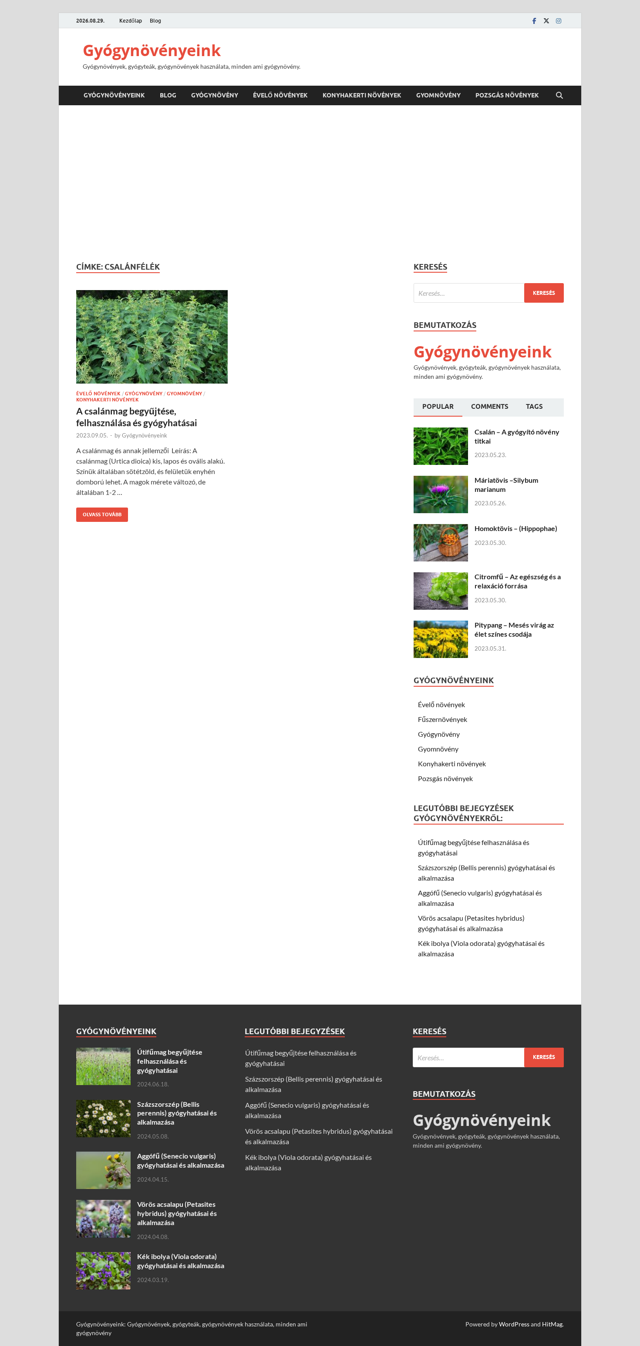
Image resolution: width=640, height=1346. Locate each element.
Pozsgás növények (507, 95)
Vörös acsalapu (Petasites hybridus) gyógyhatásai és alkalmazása (177, 1213)
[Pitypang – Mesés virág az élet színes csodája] (441, 625)
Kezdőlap (130, 20)
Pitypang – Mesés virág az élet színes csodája (514, 629)
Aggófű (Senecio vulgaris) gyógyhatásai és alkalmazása (180, 1160)
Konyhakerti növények (362, 95)
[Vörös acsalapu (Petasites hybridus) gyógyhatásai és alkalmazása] (103, 1205)
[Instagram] (558, 20)
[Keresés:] (489, 293)
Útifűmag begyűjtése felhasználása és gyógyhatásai (169, 1061)
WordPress (514, 1324)
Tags (534, 407)
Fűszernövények (442, 719)
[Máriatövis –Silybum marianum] (441, 481)
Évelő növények (280, 95)
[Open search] (559, 96)
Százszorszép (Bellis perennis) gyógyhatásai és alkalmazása (177, 1113)
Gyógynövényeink (152, 50)
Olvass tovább (98, 513)
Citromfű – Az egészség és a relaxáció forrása (518, 581)
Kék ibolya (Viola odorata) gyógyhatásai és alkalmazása (180, 1260)
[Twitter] (546, 20)
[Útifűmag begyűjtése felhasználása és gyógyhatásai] (103, 1053)
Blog (155, 20)
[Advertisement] (320, 183)
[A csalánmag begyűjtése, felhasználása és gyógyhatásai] (152, 337)
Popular (438, 407)
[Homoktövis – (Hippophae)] (441, 529)
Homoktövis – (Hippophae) (516, 528)
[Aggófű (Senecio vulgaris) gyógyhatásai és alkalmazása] (103, 1156)
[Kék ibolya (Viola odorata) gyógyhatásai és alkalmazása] (103, 1257)
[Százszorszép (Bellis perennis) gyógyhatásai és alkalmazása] (103, 1105)
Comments (490, 407)
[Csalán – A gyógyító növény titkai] (441, 432)
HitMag (552, 1324)
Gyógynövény (214, 95)
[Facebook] (534, 20)
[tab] (438, 407)
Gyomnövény (438, 95)
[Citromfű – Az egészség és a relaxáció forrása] (441, 577)
